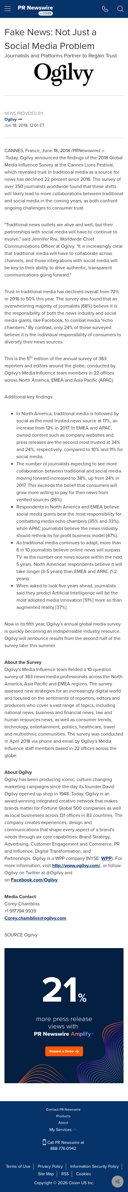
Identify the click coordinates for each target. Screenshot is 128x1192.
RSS (65, 1174)
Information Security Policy (94, 1166)
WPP (106, 858)
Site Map (46, 1174)
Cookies (83, 1174)
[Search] (120, 9)
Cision (74, 1183)
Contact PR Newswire (63, 1109)
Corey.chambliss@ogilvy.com (35, 918)
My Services (61, 1130)
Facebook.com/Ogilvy (34, 879)
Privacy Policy (50, 1166)
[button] (64, 74)
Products (63, 1116)
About (63, 1122)
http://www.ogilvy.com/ (76, 865)
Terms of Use (18, 1166)
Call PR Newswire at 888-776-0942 (65, 1145)
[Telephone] (105, 9)
